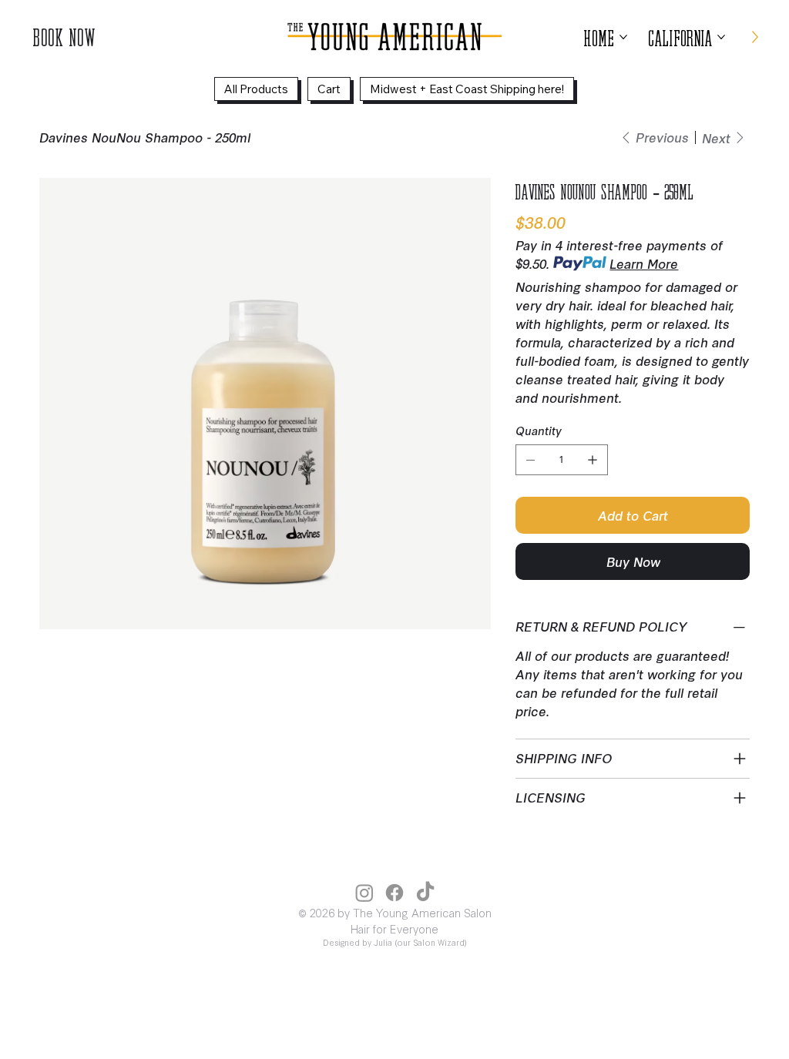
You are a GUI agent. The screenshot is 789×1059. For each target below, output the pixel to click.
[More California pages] (721, 37)
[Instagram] (364, 892)
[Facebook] (394, 892)
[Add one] (592, 459)
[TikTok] (425, 892)
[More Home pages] (623, 37)
